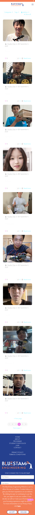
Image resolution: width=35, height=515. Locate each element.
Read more (27, 58)
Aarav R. (9, 94)
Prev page (18, 418)
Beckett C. (10, 137)
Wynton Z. (10, 363)
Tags (16, 12)
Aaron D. (9, 51)
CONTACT (17, 447)
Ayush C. (9, 406)
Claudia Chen (11, 44)
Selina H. (9, 181)
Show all (28, 14)
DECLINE (23, 512)
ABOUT (17, 439)
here (19, 506)
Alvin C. (8, 272)
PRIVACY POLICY (17, 452)
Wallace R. (10, 224)
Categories (7, 12)
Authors (25, 12)
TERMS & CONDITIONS (17, 454)
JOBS (17, 445)
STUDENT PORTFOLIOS (17, 443)
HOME (17, 437)
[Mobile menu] (32, 4)
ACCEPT (12, 512)
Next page (16, 428)
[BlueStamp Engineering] (17, 4)
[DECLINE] (30, 500)
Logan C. (9, 315)
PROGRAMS (17, 441)
